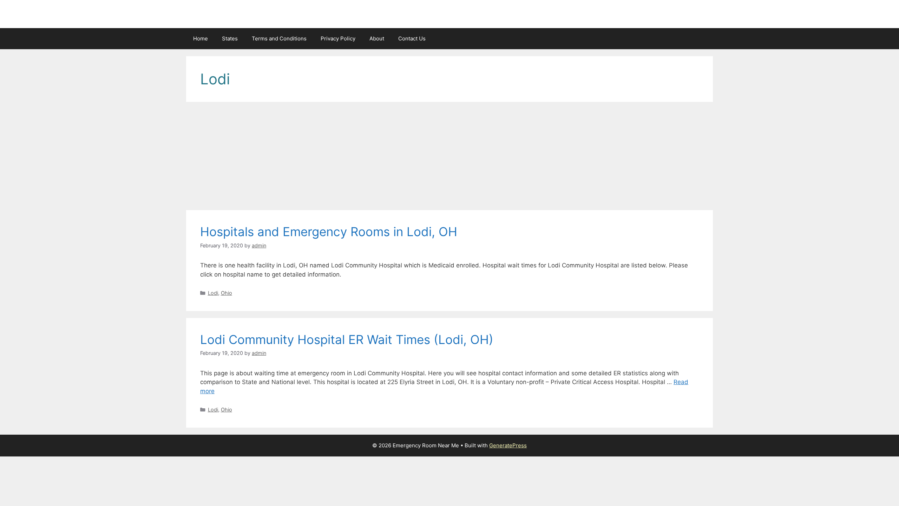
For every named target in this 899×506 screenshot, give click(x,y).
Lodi (213, 293)
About (376, 38)
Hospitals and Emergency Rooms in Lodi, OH (328, 231)
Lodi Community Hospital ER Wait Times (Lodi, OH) (346, 339)
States (230, 38)
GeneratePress (508, 445)
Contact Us (412, 38)
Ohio (226, 293)
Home (200, 38)
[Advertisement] (449, 158)
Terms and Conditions (279, 38)
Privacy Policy (338, 38)
